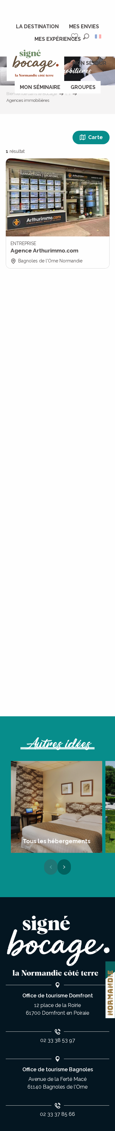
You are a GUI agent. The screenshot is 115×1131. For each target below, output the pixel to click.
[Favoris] (75, 36)
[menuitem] (37, 27)
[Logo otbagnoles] (57, 946)
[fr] (98, 36)
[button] (86, 36)
